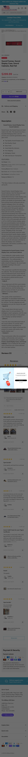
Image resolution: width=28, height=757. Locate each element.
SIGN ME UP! (21, 380)
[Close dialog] (27, 368)
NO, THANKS (21, 382)
